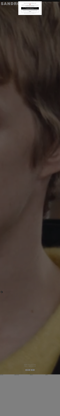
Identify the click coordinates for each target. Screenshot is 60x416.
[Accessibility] (2, 292)
